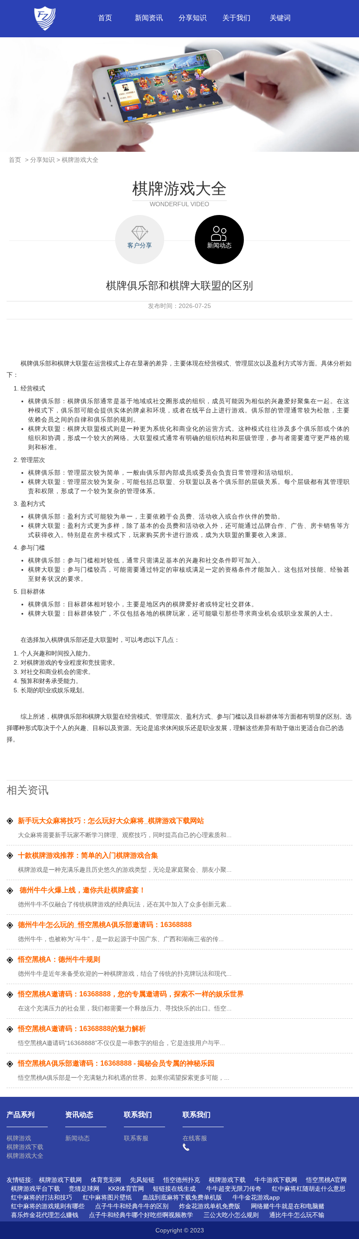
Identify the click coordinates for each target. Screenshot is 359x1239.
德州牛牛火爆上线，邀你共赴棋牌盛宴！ (82, 890)
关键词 (280, 17)
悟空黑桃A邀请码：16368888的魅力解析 (82, 1028)
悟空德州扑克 (181, 1179)
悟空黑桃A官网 (326, 1179)
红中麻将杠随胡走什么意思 (308, 1188)
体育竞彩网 (106, 1179)
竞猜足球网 (84, 1188)
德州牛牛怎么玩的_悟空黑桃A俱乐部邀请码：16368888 (105, 924)
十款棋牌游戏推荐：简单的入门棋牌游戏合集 (88, 855)
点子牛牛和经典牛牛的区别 (132, 1206)
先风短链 (142, 1179)
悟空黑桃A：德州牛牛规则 (59, 959)
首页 (105, 17)
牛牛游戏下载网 (275, 1179)
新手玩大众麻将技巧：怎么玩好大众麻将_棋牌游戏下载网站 (111, 820)
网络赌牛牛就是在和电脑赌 (287, 1206)
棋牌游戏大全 (25, 1155)
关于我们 (236, 17)
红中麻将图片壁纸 (107, 1197)
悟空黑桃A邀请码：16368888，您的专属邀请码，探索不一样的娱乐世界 (131, 994)
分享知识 (193, 17)
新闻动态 (77, 1138)
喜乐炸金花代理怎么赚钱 (44, 1214)
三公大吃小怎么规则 (231, 1214)
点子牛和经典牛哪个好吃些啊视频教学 (141, 1214)
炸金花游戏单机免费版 (209, 1206)
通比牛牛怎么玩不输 (296, 1214)
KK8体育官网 (126, 1188)
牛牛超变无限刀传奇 (233, 1188)
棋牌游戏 (19, 1138)
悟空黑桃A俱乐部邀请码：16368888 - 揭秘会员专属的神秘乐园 (116, 1063)
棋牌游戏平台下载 (35, 1188)
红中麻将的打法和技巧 (41, 1197)
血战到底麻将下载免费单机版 (182, 1197)
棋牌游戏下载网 (60, 1179)
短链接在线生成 (174, 1188)
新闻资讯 (149, 17)
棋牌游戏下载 (25, 1146)
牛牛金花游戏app (256, 1197)
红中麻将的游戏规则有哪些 (47, 1206)
